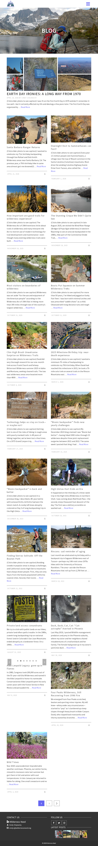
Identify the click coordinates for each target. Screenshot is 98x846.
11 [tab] (40, 142)
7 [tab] (28, 142)
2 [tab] (13, 142)
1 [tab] (10, 142)
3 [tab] (16, 142)
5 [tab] (22, 142)
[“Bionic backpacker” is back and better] (75, 830)
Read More (25, 107)
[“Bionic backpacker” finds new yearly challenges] (83, 830)
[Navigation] (88, 4)
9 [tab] (34, 142)
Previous (9, 129)
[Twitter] (59, 818)
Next (44, 129)
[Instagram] (64, 818)
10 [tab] (37, 142)
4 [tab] (19, 142)
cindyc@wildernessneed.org (20, 824)
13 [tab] (45, 211)
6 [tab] (25, 142)
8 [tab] (31, 142)
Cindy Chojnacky (29, 98)
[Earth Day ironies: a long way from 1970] (59, 830)
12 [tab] (43, 142)
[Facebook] (53, 818)
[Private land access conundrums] (67, 830)
